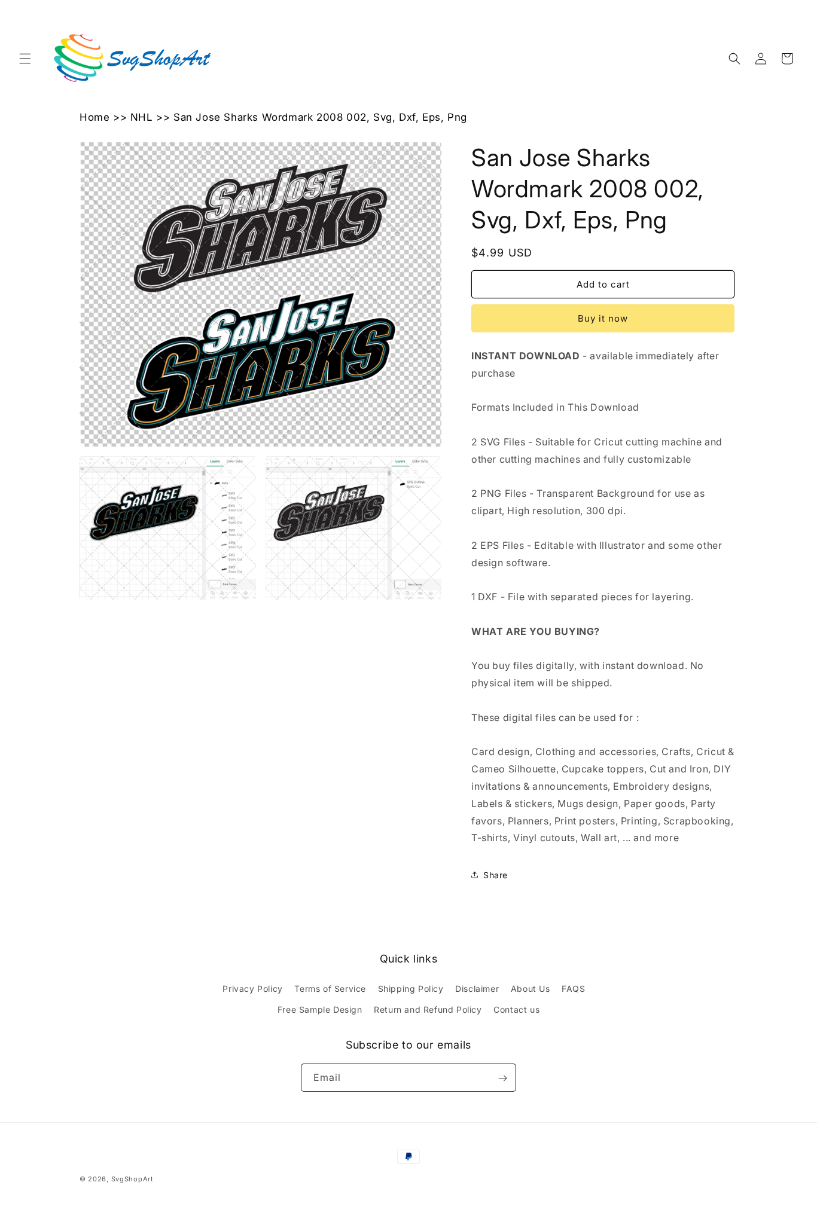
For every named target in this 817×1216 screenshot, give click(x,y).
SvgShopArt (132, 1179)
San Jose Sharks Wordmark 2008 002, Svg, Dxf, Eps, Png (320, 117)
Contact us (516, 1009)
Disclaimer (477, 988)
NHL (141, 117)
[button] (25, 58)
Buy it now (603, 318)
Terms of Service (330, 988)
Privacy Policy (252, 988)
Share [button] (495, 875)
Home (94, 117)
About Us (530, 988)
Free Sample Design (320, 1009)
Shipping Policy (411, 988)
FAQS (573, 988)
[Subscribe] (502, 1078)
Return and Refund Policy (427, 1009)
